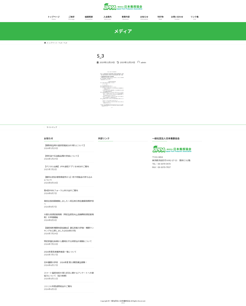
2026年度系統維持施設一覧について (60, 252)
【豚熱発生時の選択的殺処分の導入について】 (65, 145)
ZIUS (123, 303)
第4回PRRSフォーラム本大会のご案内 (61, 190)
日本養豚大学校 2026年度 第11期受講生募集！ (65, 262)
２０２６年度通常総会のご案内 (58, 286)
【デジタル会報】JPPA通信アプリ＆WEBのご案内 (66, 166)
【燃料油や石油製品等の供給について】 (62, 156)
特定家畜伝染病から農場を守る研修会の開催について (68, 241)
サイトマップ (52, 127)
